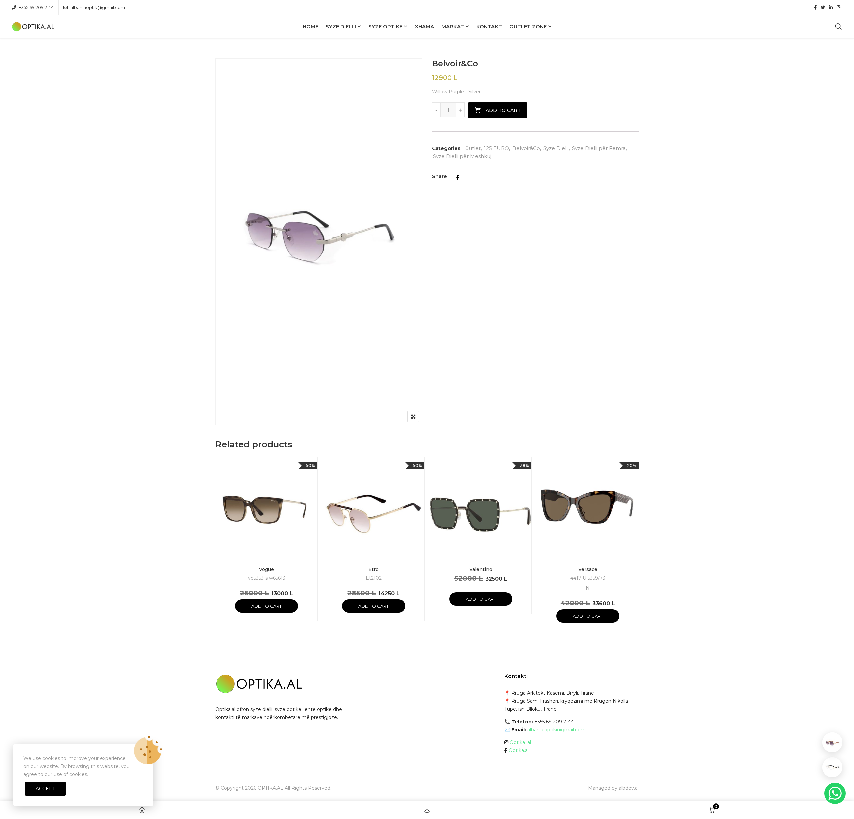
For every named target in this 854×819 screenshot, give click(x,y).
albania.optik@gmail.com (556, 730)
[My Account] (427, 810)
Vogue (266, 569)
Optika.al (519, 750)
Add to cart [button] (266, 606)
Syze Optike (385, 26)
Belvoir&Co (526, 148)
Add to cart (503, 110)
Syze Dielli (341, 26)
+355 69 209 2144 (36, 7)
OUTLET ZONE (528, 26)
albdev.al (629, 788)
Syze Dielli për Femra (599, 148)
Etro (373, 569)
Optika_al (520, 742)
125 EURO (496, 148)
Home (310, 26)
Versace (587, 569)
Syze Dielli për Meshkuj (462, 156)
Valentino (480, 569)
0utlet (473, 148)
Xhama (424, 26)
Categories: (446, 148)
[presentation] (220, 550)
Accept (45, 789)
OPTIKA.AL (270, 788)
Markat (452, 26)
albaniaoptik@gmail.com (97, 7)
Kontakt (489, 26)
